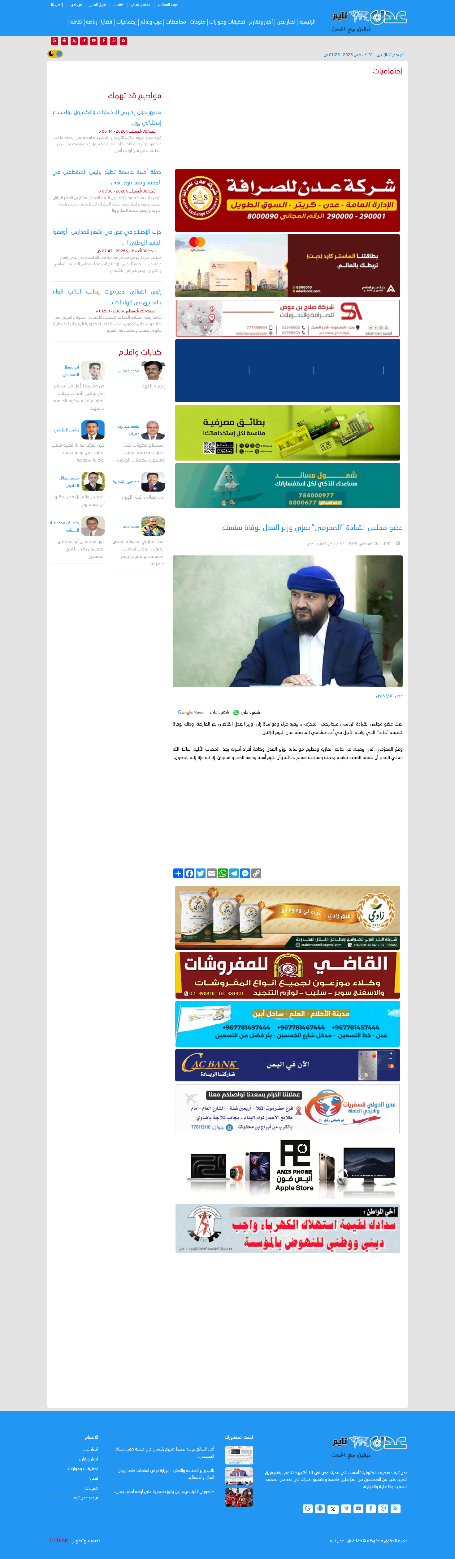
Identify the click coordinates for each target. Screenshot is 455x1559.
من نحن (76, 5)
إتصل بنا (57, 5)
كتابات (118, 5)
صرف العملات (168, 5)
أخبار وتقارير (261, 22)
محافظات (176, 22)
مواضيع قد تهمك (135, 96)
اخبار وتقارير (88, 1459)
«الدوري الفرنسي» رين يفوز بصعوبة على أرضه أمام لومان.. (164, 1492)
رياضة (91, 22)
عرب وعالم (151, 22)
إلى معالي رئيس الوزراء (143, 497)
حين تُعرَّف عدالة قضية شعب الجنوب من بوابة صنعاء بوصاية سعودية (78, 453)
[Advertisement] (288, 120)
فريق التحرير (97, 5)
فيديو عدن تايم (85, 1498)
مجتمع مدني (140, 5)
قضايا (106, 22)
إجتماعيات (126, 22)
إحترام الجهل (153, 386)
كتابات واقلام (140, 352)
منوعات (198, 22)
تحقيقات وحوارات (227, 22)
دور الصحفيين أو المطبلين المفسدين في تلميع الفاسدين (81, 549)
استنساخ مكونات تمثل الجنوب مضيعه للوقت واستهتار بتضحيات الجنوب (141, 453)
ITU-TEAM (57, 1541)
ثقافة (76, 22)
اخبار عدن (286, 22)
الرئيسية (307, 22)
